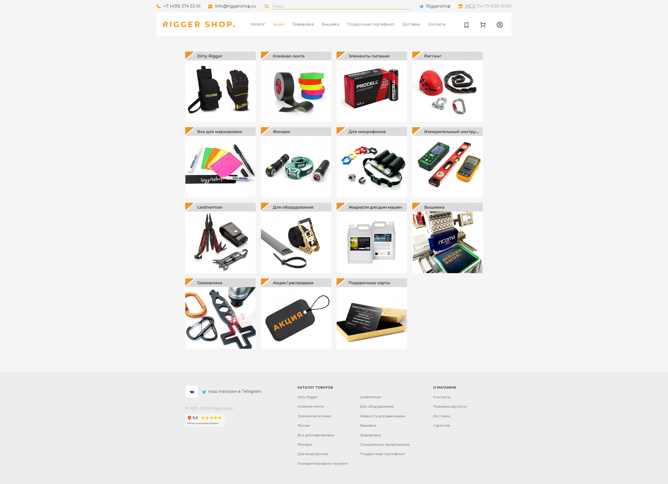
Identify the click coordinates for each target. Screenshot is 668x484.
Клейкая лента (310, 406)
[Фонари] (296, 162)
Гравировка (303, 24)
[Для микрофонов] (372, 162)
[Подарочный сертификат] (372, 313)
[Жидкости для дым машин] (372, 238)
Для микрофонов (312, 454)
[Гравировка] (220, 313)
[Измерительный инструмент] (447, 162)
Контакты (437, 24)
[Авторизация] (499, 24)
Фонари (304, 444)
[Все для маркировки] (220, 162)
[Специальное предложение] (296, 313)
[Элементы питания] (372, 87)
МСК (470, 6)
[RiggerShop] (199, 24)
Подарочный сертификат (371, 24)
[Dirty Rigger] (220, 87)
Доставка (411, 24)
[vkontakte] (191, 391)
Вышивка (330, 24)
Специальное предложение (385, 444)
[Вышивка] (447, 238)
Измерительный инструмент (322, 463)
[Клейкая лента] (296, 87)
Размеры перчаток (450, 406)
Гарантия (441, 425)
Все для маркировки (315, 435)
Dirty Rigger (307, 397)
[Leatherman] (220, 238)
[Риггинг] (447, 87)
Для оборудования (377, 406)
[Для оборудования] (296, 238)
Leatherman (370, 397)
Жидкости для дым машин (382, 416)
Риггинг (304, 425)
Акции (279, 24)
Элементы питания (314, 416)
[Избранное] (466, 24)
